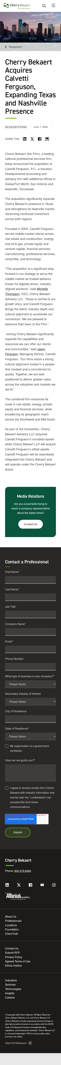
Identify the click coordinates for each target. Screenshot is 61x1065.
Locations (11, 925)
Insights (9, 993)
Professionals (13, 921)
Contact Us (30, 524)
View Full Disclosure (16, 1043)
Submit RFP (12, 953)
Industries (11, 980)
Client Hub (11, 934)
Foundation (12, 929)
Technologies (13, 989)
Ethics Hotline (13, 965)
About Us (10, 916)
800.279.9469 (22, 871)
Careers (10, 997)
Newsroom (15, 47)
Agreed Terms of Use (17, 961)
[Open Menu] (56, 6)
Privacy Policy (13, 957)
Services (10, 984)
